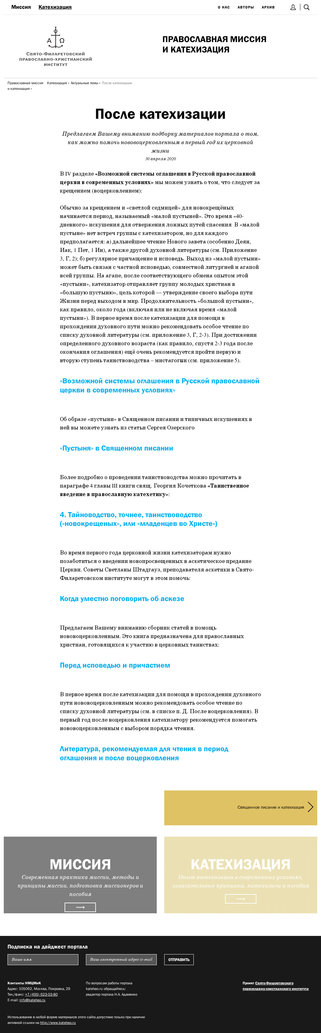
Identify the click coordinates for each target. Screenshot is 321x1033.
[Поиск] (306, 7)
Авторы (246, 7)
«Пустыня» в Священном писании (116, 448)
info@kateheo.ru (32, 1000)
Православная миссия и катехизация (25, 86)
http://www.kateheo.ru (58, 1022)
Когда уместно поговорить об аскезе (122, 598)
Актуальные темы (84, 83)
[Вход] (293, 7)
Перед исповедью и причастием (115, 665)
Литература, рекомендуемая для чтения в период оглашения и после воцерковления (144, 753)
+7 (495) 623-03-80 (41, 994)
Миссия (21, 7)
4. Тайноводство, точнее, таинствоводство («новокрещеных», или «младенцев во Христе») (138, 519)
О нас (224, 7)
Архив (268, 7)
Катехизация (55, 7)
